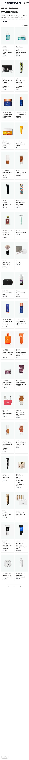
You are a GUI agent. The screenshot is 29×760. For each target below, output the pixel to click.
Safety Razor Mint (21, 232)
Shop (6, 7)
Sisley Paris (6, 170)
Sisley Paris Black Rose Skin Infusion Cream (7, 384)
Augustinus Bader (7, 112)
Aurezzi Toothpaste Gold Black (7, 204)
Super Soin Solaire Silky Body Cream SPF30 (21, 444)
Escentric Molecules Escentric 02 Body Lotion (21, 354)
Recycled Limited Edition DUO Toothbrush (20, 204)
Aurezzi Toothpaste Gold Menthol (7, 514)
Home (2, 7)
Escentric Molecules (5, 350)
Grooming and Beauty (13, 7)
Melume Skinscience (6, 47)
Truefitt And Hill (7, 230)
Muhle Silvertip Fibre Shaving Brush (6, 264)
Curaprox (19, 200)
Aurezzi (5, 200)
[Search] (24, 3)
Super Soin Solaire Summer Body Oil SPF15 (7, 444)
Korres (18, 291)
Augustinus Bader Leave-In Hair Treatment (7, 323)
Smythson (5, 291)
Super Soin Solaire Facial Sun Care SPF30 (21, 414)
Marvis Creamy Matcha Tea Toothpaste (20, 82)
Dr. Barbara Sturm (6, 411)
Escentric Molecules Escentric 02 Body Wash (8, 354)
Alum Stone (19, 262)
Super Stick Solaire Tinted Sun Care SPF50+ (7, 174)
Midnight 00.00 (7, 573)
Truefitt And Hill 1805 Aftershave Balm (7, 234)
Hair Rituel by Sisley (6, 541)
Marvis (4, 78)
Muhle (18, 230)
